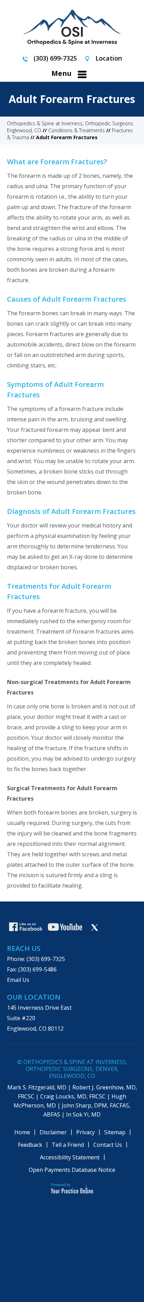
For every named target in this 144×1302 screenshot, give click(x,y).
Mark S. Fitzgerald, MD (36, 1087)
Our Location (33, 997)
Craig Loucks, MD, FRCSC (73, 1096)
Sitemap (114, 1132)
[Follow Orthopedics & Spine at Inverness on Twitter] (94, 928)
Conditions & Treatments (76, 130)
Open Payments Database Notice (72, 1170)
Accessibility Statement (70, 1157)
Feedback (30, 1145)
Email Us (18, 980)
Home (22, 1132)
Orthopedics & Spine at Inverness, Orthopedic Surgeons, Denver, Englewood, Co (75, 1069)
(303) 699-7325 (55, 58)
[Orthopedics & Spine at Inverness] (72, 25)
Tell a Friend (68, 1145)
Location (108, 58)
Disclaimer (53, 1132)
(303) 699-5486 (37, 969)
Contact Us (107, 1145)
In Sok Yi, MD (83, 1114)
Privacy (85, 1132)
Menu (61, 73)
